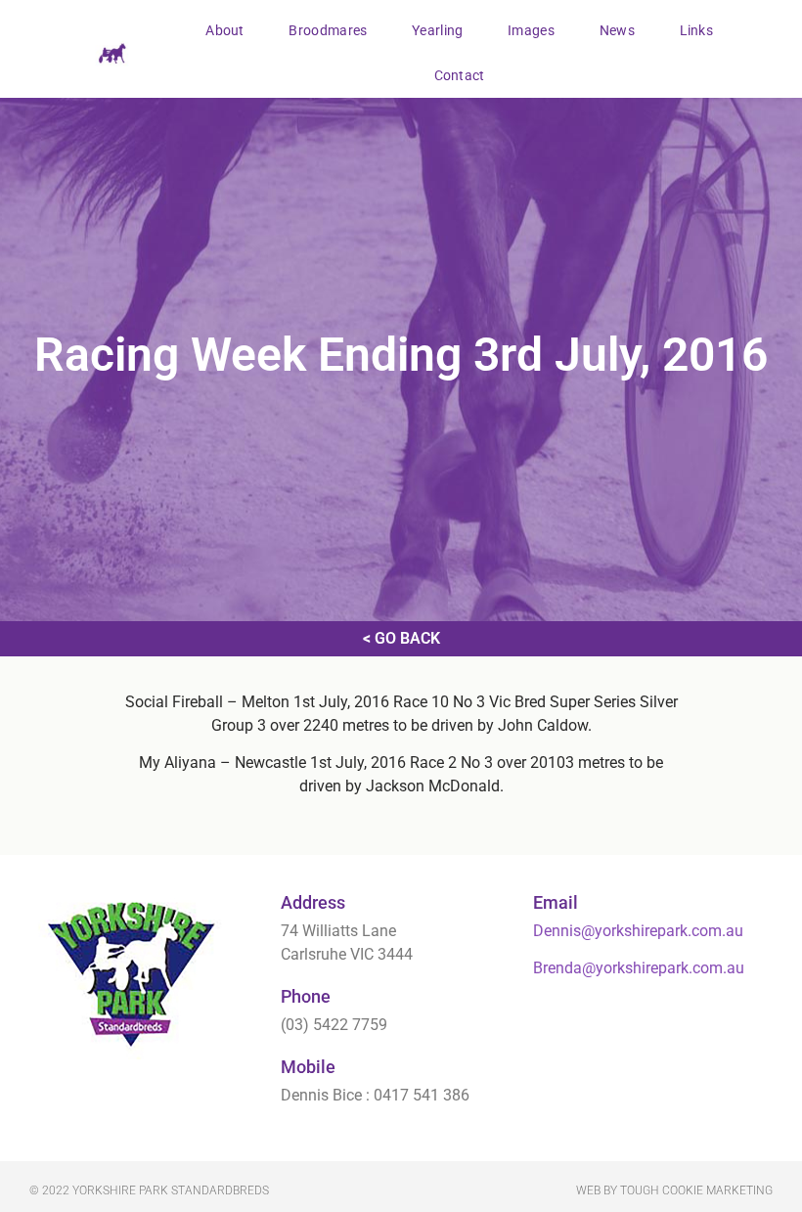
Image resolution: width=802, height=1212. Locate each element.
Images (531, 30)
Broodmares (328, 30)
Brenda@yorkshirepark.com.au (638, 968)
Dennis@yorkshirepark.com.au (638, 930)
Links (697, 30)
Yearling (437, 30)
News (617, 30)
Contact (459, 75)
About (225, 30)
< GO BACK (401, 638)
